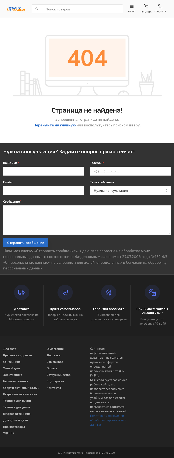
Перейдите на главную (55, 125)
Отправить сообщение (25, 242)
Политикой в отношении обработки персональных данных (108, 420)
